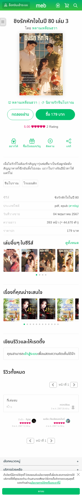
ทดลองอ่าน (20, 114)
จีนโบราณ (12, 183)
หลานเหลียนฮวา (44, 28)
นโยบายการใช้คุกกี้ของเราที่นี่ (45, 483)
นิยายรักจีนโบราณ (60, 102)
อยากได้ (13, 146)
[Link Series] (11, 260)
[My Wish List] (57, 5)
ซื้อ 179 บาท (55, 114)
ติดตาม (50, 146)
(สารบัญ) (74, 206)
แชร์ (68, 146)
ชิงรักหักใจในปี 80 (66, 197)
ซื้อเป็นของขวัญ (32, 146)
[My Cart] (66, 5)
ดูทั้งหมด (72, 243)
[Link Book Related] (11, 311)
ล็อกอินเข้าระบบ (18, 5)
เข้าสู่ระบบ (30, 353)
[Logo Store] (41, 5)
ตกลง (41, 491)
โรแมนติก (30, 183)
